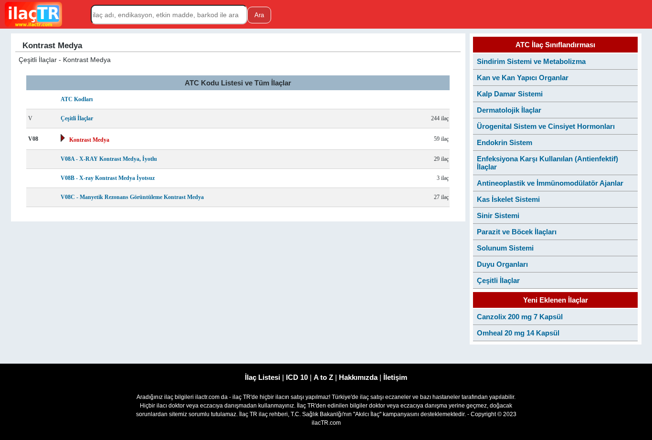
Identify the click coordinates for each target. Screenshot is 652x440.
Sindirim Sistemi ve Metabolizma (531, 61)
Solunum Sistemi (505, 248)
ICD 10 (297, 377)
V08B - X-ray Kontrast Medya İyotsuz (108, 178)
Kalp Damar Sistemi (510, 94)
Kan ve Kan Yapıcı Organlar (522, 77)
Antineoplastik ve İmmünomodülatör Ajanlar (550, 183)
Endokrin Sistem (504, 142)
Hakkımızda (358, 377)
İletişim (395, 377)
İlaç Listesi (262, 377)
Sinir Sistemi (498, 215)
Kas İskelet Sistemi (508, 199)
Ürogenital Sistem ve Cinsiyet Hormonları (546, 126)
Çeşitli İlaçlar (77, 118)
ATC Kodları (77, 99)
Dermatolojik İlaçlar (509, 110)
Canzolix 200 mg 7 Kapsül (520, 317)
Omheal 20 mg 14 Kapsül (518, 333)
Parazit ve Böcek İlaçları (517, 232)
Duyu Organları (502, 264)
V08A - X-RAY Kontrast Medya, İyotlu (109, 159)
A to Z (323, 377)
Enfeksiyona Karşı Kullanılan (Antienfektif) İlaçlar (547, 163)
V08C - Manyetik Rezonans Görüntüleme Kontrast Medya (132, 197)
